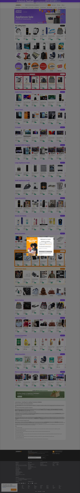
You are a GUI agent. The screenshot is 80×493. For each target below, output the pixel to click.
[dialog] (40, 246)
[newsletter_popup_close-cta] (52, 238)
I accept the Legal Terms (48, 244)
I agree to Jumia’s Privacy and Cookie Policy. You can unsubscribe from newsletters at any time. (45, 246)
